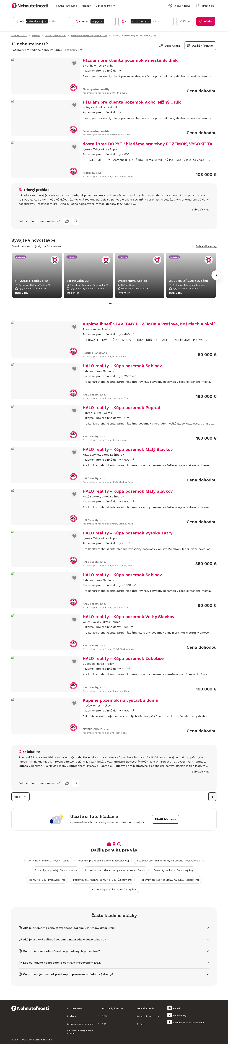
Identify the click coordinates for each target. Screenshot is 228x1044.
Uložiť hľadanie (202, 45)
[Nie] (75, 221)
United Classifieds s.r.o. (39, 1039)
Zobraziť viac (200, 209)
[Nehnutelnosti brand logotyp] (30, 5)
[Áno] (67, 221)
